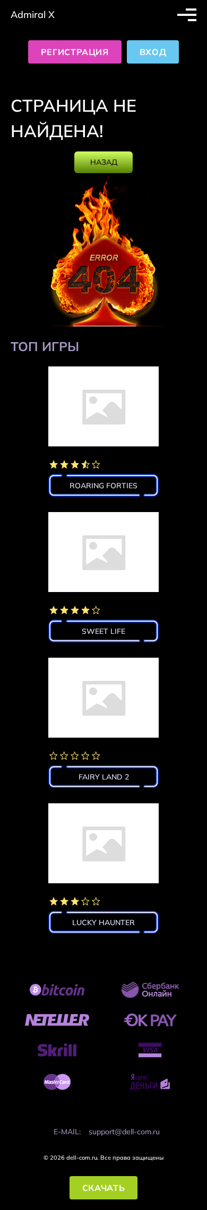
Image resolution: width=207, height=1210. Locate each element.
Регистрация (75, 52)
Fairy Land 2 (104, 777)
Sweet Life (103, 631)
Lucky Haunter (103, 922)
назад (103, 162)
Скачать (103, 1187)
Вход (153, 52)
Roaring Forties (103, 485)
